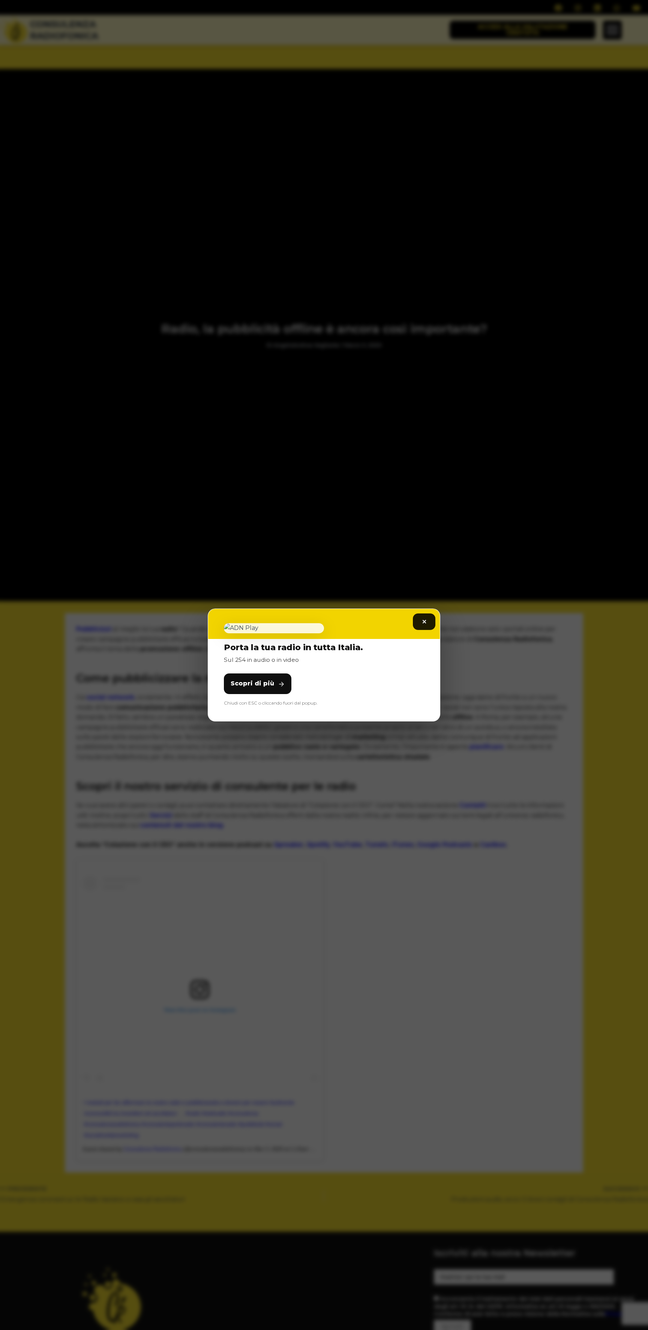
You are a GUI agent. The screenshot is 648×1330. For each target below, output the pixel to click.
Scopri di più (252, 683)
